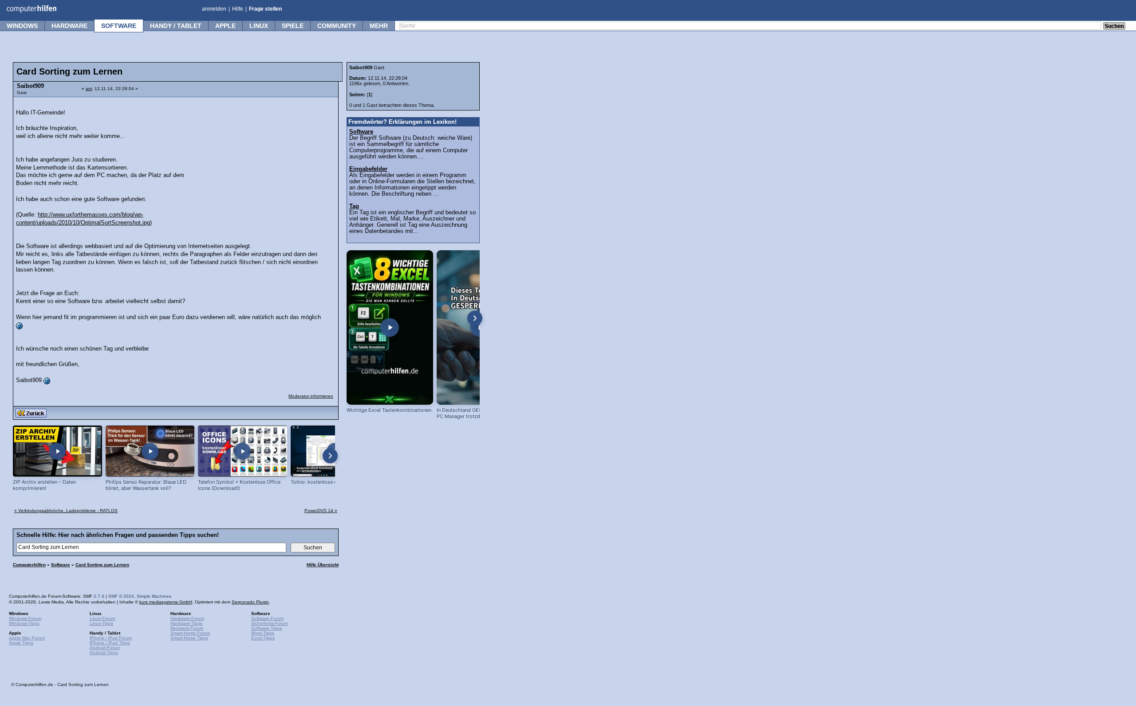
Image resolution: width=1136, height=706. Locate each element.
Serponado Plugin (250, 602)
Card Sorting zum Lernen (102, 564)
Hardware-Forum (187, 618)
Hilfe (237, 9)
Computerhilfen (29, 564)
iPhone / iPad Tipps (110, 642)
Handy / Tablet (175, 25)
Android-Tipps (104, 652)
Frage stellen (265, 9)
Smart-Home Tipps (189, 637)
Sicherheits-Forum (269, 623)
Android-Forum (105, 647)
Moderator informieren (310, 396)
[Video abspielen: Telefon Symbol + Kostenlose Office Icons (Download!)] (242, 451)
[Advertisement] (267, 157)
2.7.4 (99, 596)
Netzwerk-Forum (186, 628)
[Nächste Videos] (330, 455)
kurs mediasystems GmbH (165, 602)
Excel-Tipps (263, 637)
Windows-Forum (25, 618)
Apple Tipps (21, 642)
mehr (379, 25)
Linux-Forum (102, 618)
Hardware (69, 25)
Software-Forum (267, 618)
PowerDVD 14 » (320, 510)
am (89, 88)
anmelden (214, 9)
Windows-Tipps (24, 623)
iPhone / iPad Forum (111, 637)
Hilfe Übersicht (323, 564)
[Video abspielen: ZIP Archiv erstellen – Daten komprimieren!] (57, 451)
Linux (258, 25)
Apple (225, 25)
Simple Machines (154, 596)
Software (118, 25)
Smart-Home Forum (190, 633)
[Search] (1114, 27)
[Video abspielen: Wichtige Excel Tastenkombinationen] (390, 327)
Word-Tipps (262, 633)
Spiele (293, 25)
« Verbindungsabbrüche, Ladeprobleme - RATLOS (66, 510)
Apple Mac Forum (27, 637)
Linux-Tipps (101, 623)
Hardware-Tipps (186, 623)
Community (336, 25)
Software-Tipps (266, 628)
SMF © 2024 (121, 596)
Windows (22, 25)
